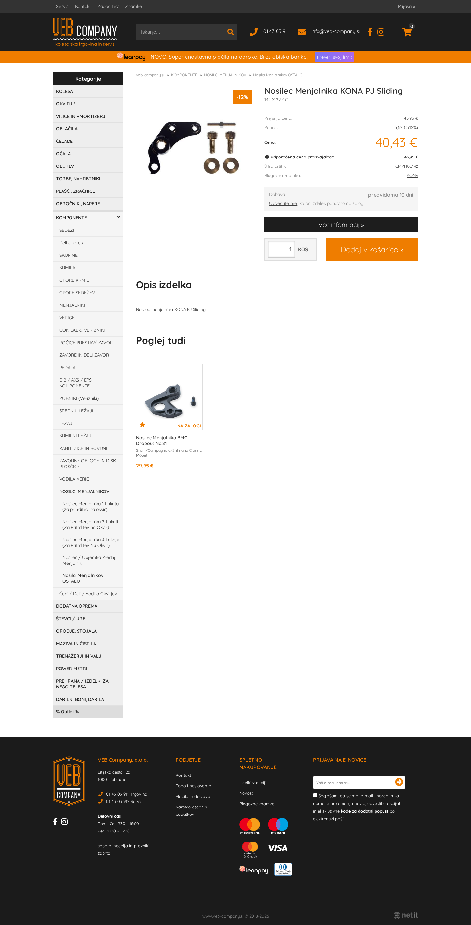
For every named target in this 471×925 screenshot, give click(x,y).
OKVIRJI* (65, 104)
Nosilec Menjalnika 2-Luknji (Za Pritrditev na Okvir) (90, 524)
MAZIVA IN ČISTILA (76, 643)
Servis (62, 6)
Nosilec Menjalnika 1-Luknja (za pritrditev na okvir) (90, 506)
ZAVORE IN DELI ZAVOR (84, 355)
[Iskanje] (231, 32)
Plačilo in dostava (193, 796)
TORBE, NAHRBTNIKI (78, 179)
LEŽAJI (66, 423)
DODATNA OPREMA (76, 606)
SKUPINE (68, 255)
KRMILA (67, 268)
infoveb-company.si (335, 31)
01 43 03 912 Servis (124, 801)
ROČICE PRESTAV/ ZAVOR (86, 342)
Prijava (406, 6)
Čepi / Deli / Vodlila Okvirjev (88, 593)
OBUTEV (65, 166)
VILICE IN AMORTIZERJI (81, 116)
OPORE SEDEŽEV (77, 293)
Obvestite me (283, 203)
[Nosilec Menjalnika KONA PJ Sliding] (194, 147)
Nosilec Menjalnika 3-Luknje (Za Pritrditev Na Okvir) (90, 542)
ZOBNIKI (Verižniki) (79, 398)
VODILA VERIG (74, 479)
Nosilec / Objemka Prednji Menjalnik (89, 560)
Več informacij (338, 225)
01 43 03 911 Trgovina (126, 794)
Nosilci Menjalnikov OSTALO (82, 578)
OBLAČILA (67, 129)
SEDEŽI (66, 230)
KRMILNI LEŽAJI (76, 436)
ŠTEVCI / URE (70, 618)
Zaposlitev (108, 6)
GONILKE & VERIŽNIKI (82, 330)
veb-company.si (150, 74)
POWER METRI (71, 668)
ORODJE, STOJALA (76, 631)
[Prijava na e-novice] (399, 782)
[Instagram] (383, 31)
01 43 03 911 (276, 31)
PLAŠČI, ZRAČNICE (75, 191)
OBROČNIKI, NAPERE (78, 204)
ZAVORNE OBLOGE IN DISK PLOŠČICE (87, 463)
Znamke (133, 6)
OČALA (63, 154)
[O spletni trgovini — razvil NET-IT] (406, 915)
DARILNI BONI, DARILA (80, 699)
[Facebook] (372, 31)
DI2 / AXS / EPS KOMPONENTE (75, 383)
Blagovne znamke (256, 803)
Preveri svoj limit (334, 57)
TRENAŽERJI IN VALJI (79, 656)
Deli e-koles (71, 243)
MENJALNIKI (72, 305)
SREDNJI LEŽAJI (76, 411)
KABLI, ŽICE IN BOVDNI (83, 448)
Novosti (246, 793)
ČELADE (64, 141)
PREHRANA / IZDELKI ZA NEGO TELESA (82, 684)
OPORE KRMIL (74, 280)
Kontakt (83, 6)
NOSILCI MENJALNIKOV (84, 491)
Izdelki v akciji (252, 782)
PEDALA (67, 367)
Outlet (67, 712)
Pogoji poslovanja (193, 785)
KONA (412, 175)
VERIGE (67, 318)
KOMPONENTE (71, 218)
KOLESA (64, 91)
